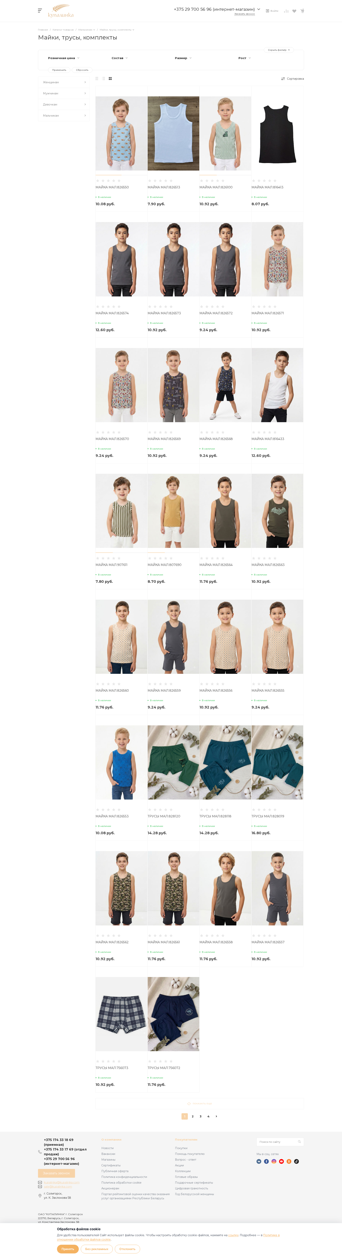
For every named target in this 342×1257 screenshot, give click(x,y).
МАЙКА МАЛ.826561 (164, 942)
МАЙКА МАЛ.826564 (216, 565)
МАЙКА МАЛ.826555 (268, 690)
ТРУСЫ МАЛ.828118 (215, 816)
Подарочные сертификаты (194, 1182)
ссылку (233, 1235)
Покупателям (186, 1139)
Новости (107, 1148)
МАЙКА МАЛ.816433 (268, 439)
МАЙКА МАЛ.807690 (164, 565)
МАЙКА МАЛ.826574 (112, 313)
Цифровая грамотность (191, 1188)
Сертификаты (111, 1165)
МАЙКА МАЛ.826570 (112, 439)
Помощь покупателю (190, 1154)
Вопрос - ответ (185, 1159)
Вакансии (108, 1154)
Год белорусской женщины (194, 1194)
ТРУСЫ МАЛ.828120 (164, 816)
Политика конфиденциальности (124, 1177)
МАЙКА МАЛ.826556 (216, 690)
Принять (68, 1249)
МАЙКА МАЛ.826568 (216, 439)
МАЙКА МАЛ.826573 (164, 313)
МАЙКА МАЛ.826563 (268, 565)
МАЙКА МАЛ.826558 (216, 942)
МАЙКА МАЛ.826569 (164, 439)
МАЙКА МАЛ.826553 (112, 816)
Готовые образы (186, 1177)
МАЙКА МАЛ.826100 (216, 187)
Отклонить (127, 1249)
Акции (179, 1165)
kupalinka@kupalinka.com (62, 1182)
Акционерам (110, 1188)
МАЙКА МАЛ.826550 (112, 187)
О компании (111, 1139)
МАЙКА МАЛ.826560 (112, 690)
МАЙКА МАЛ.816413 (267, 187)
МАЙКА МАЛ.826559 (164, 690)
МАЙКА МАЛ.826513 (164, 187)
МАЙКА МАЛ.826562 (112, 942)
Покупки (181, 1148)
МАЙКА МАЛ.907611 (111, 565)
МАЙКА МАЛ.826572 (216, 313)
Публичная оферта (114, 1171)
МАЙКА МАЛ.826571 (268, 313)
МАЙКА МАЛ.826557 (268, 942)
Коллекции (183, 1171)
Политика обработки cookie (121, 1182)
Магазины (108, 1159)
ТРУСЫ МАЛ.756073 (112, 1068)
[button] (104, 552)
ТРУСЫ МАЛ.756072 (164, 1068)
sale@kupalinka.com (58, 1186)
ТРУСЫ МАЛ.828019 (268, 816)
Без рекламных (96, 1249)
